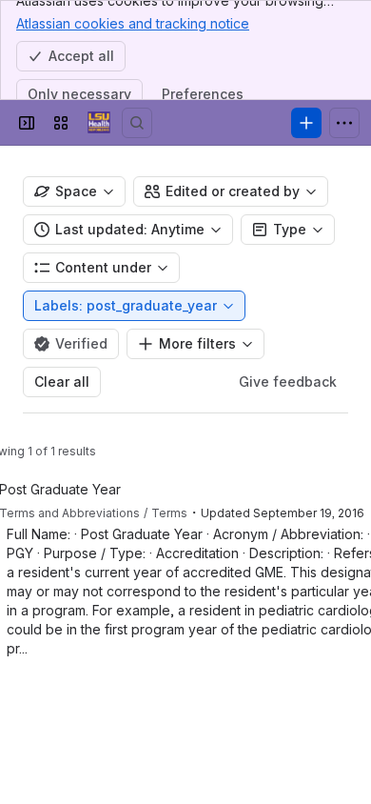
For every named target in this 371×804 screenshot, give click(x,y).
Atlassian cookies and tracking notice (132, 23)
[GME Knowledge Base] (99, 123)
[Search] (137, 123)
